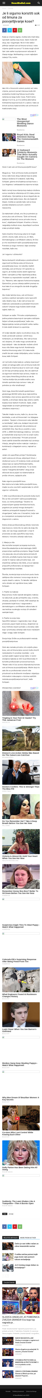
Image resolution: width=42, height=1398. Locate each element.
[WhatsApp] (20, 30)
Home (4, 8)
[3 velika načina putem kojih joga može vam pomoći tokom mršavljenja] (7, 1257)
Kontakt (8, 1391)
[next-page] (7, 1275)
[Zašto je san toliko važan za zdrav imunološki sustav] (7, 1246)
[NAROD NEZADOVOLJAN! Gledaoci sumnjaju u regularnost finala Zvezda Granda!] (7, 1341)
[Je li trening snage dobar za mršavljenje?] (7, 1267)
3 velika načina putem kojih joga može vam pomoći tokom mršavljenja (26, 1257)
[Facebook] (4, 30)
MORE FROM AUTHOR (28, 1238)
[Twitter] (9, 30)
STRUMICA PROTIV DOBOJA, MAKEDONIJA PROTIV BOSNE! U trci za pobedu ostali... (26, 1362)
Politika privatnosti (18, 1391)
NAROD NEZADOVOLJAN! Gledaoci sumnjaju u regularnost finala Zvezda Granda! (27, 1340)
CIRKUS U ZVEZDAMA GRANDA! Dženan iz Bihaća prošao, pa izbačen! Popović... (26, 1373)
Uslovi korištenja (31, 1391)
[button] (39, 3)
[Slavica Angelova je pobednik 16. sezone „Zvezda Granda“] (7, 1352)
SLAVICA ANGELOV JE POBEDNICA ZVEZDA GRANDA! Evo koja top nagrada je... (21, 1320)
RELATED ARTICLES (11, 1238)
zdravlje (11, 1214)
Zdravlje (10, 8)
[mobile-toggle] (3, 3)
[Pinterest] (15, 30)
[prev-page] (3, 1275)
